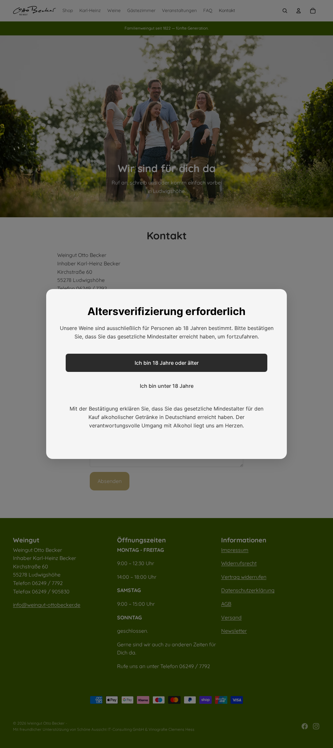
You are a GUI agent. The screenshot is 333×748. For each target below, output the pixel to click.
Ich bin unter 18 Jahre (166, 386)
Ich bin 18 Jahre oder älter (167, 363)
